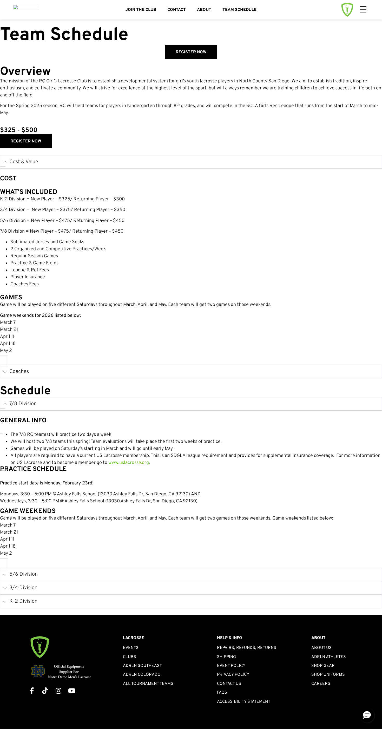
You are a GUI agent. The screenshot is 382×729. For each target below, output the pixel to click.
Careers (320, 683)
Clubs (129, 657)
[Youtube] (71, 690)
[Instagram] (58, 690)
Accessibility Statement (243, 701)
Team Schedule (239, 9)
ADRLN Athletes (328, 657)
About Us (321, 648)
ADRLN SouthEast (142, 665)
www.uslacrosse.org (128, 463)
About (204, 9)
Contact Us (229, 683)
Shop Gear (323, 665)
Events (131, 648)
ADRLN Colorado (142, 674)
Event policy (231, 665)
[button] (367, 715)
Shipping (226, 657)
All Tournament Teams (148, 683)
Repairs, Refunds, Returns (246, 648)
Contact (176, 9)
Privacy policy (233, 674)
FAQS (222, 692)
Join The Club (141, 9)
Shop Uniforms (328, 674)
